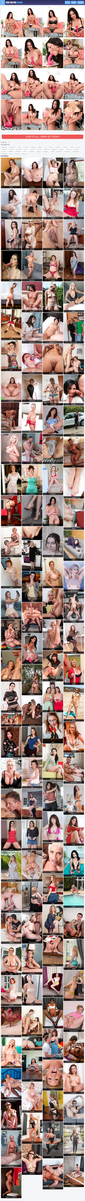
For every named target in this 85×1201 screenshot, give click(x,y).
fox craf (4, 151)
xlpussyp (24, 153)
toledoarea (10, 151)
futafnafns (46, 149)
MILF (9, 142)
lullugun (39, 151)
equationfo (32, 151)
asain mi (26, 149)
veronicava (69, 149)
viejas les (62, 149)
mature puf (65, 147)
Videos (74, 2)
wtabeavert (54, 149)
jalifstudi (40, 147)
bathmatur (4, 147)
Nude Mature (14, 2)
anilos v (25, 151)
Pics (67, 2)
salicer (72, 147)
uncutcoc (40, 149)
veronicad (58, 147)
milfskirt (53, 151)
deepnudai (4, 153)
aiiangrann (45, 151)
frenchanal (19, 149)
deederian (26, 147)
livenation (4, 149)
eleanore (33, 149)
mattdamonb (13, 147)
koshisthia (59, 151)
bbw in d (51, 147)
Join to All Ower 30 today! (42, 136)
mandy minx (67, 151)
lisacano (78, 147)
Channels (80, 2)
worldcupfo (18, 151)
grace (11, 153)
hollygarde (11, 149)
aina (46, 147)
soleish (19, 147)
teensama (76, 149)
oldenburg (33, 147)
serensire (17, 153)
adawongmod (76, 151)
